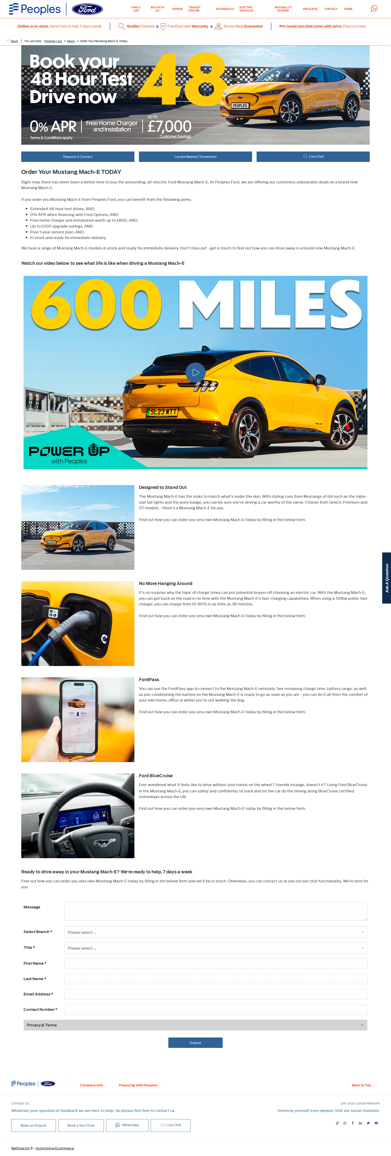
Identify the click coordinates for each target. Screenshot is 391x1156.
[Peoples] (56, 9)
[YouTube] (376, 1123)
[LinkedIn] (360, 1123)
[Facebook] (352, 1123)
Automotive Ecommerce (55, 1148)
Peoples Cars (53, 41)
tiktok (337, 1123)
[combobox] (215, 932)
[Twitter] (368, 1123)
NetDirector (20, 1148)
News (71, 41)
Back (14, 41)
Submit (195, 1042)
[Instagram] (344, 1123)
